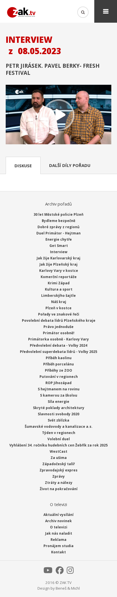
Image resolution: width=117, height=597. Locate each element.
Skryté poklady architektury (58, 407)
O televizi (58, 527)
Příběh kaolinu (59, 357)
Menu (105, 11)
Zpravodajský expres (58, 470)
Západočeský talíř (58, 463)
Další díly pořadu (69, 165)
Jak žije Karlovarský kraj (58, 258)
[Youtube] (48, 571)
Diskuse (23, 165)
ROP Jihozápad (58, 382)
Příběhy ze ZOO (58, 370)
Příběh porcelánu (58, 364)
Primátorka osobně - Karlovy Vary (58, 339)
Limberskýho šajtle (58, 295)
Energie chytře (58, 239)
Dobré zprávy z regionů (58, 227)
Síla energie (58, 401)
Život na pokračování (59, 488)
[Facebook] (60, 571)
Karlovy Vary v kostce (58, 270)
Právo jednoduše (58, 326)
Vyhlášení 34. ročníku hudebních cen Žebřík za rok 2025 (58, 445)
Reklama (58, 539)
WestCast (58, 451)
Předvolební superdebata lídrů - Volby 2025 (58, 351)
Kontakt (58, 552)
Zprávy (58, 476)
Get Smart (58, 245)
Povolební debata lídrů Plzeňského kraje (58, 320)
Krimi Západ (59, 283)
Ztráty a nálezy (58, 482)
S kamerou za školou (58, 395)
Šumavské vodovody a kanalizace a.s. (59, 426)
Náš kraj (58, 301)
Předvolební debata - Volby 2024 (58, 345)
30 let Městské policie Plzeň (58, 214)
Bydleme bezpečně (58, 220)
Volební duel (58, 439)
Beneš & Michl (68, 588)
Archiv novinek (58, 520)
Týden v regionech (58, 432)
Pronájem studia (58, 545)
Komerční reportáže (59, 276)
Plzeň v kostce (58, 308)
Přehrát (58, 115)
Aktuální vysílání (58, 514)
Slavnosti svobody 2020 (58, 414)
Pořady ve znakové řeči (58, 314)
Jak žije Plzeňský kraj (58, 264)
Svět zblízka (58, 420)
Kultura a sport (58, 289)
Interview (58, 251)
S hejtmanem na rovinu (59, 389)
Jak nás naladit (58, 533)
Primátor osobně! (58, 333)
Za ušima (59, 457)
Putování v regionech (58, 376)
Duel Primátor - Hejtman (58, 233)
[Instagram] (70, 571)
